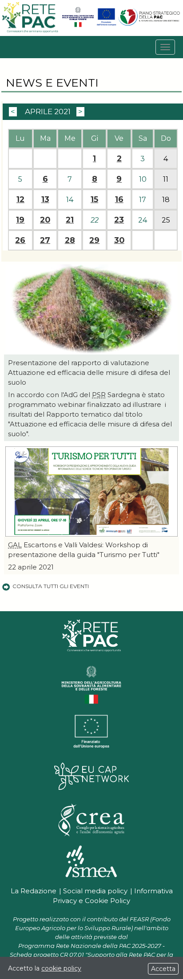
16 (119, 199)
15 (94, 199)
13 (45, 199)
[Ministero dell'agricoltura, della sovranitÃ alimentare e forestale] (78, 25)
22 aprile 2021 (31, 567)
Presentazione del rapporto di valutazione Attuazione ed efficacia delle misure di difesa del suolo (89, 372)
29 (94, 240)
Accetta (163, 969)
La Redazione (33, 891)
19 (20, 220)
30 (119, 240)
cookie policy (61, 968)
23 (119, 220)
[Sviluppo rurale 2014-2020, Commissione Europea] (106, 25)
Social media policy (95, 891)
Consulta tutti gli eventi (50, 586)
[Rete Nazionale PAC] (30, 31)
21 (70, 220)
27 (45, 240)
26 (20, 240)
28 (70, 240)
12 (20, 199)
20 (45, 220)
